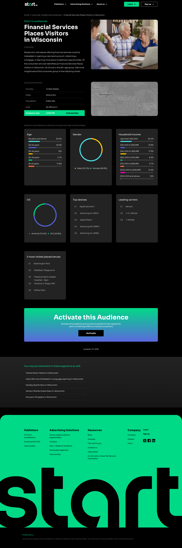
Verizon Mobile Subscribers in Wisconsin (45, 391)
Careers (131, 439)
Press (130, 443)
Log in (130, 4)
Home (26, 15)
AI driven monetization (29, 436)
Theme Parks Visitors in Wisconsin (42, 373)
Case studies (29, 446)
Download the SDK (32, 442)
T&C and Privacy (94, 443)
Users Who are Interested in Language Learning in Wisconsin (54, 379)
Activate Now (72, 113)
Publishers (59, 4)
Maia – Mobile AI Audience (61, 446)
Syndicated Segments (59, 450)
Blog (90, 435)
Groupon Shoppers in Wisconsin (41, 397)
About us (101, 4)
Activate (91, 333)
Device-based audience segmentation (60, 436)
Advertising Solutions (80, 4)
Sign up (148, 4)
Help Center (93, 452)
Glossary (91, 439)
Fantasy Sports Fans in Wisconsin (41, 385)
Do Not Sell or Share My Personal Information (102, 457)
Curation (53, 442)
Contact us (92, 448)
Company (132, 435)
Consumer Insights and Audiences (46, 15)
